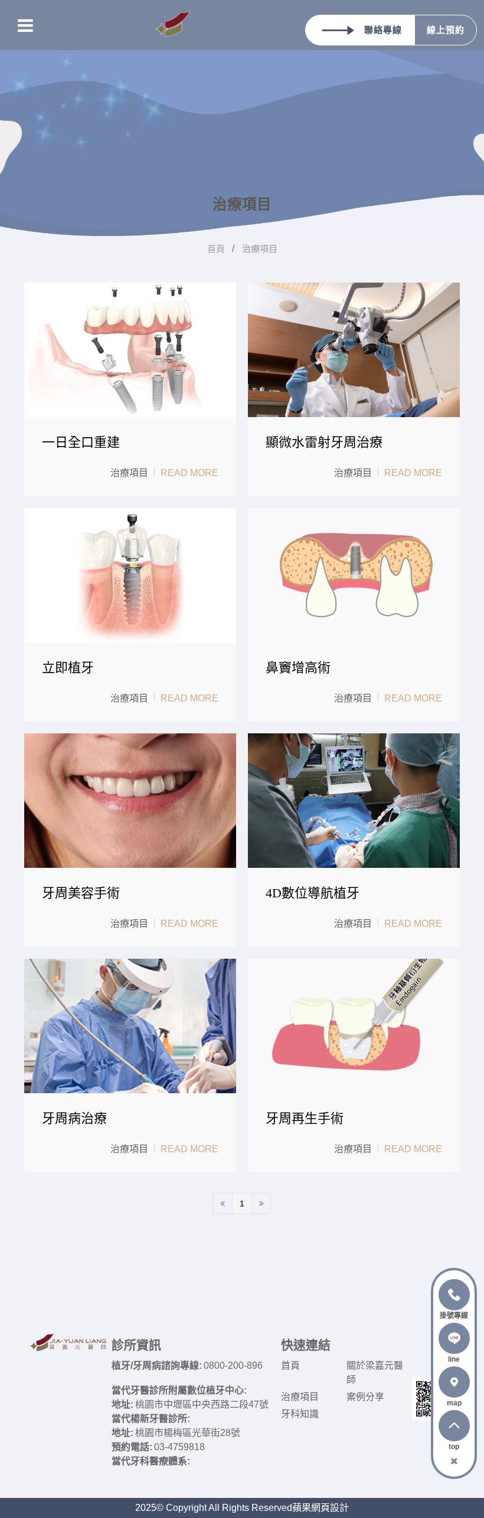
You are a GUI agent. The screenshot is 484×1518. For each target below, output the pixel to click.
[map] (454, 1386)
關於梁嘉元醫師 (374, 1372)
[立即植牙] (130, 575)
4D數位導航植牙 (312, 893)
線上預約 (446, 30)
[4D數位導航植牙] (354, 800)
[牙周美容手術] (130, 800)
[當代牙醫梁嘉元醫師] (172, 25)
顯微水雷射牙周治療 (324, 442)
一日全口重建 (81, 442)
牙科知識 (300, 1414)
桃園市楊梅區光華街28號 (187, 1433)
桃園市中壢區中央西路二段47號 (202, 1404)
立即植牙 (68, 667)
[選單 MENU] (25, 25)
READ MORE (189, 473)
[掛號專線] (454, 1299)
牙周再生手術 (305, 1118)
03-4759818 (179, 1447)
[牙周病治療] (130, 1026)
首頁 (216, 249)
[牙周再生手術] (354, 1026)
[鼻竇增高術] (354, 575)
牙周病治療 (74, 1118)
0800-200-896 (233, 1365)
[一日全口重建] (130, 350)
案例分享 (365, 1397)
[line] (454, 1342)
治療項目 (259, 249)
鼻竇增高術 (298, 667)
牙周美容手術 (81, 893)
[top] (454, 1430)
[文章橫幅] (242, 118)
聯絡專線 (383, 30)
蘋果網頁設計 (320, 1508)
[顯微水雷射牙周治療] (354, 350)
